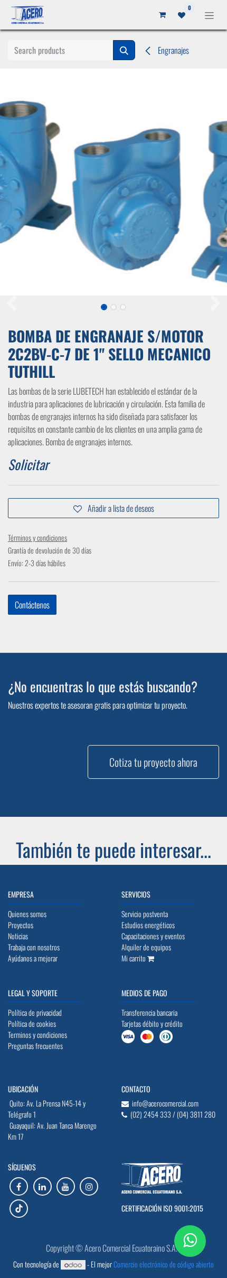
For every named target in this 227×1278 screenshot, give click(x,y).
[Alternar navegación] (209, 14)
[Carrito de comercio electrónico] (162, 14)
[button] (11, 303)
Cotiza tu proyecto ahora (153, 762)
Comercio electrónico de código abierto (164, 1264)
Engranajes (172, 50)
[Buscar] (124, 50)
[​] (19, 1186)
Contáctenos (32, 604)
